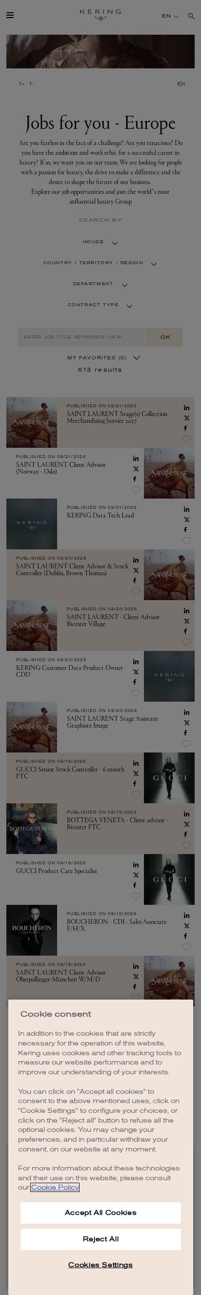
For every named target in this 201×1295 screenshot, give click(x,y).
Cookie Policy (55, 1187)
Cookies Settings (100, 1265)
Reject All (101, 1239)
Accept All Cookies (101, 1212)
